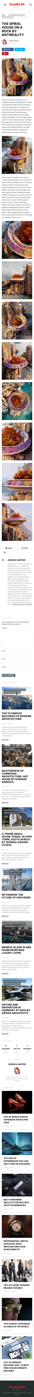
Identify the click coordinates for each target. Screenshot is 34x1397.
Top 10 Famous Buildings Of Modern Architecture (16, 716)
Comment (5, 628)
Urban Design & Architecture (14, 689)
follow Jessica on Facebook (22, 604)
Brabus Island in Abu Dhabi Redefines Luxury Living (16, 950)
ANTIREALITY (20, 100)
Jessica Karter (14, 41)
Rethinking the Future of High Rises (16, 896)
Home (3, 15)
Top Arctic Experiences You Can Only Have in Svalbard (17, 1161)
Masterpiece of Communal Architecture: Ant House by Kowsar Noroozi (15, 776)
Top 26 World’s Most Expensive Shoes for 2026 (16, 1120)
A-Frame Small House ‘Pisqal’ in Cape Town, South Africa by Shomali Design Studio (17, 839)
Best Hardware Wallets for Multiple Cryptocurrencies (16, 1202)
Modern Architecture (12, 692)
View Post (5, 739)
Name (4, 651)
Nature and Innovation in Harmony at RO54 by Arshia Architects (16, 1009)
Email (4, 659)
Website (4, 667)
